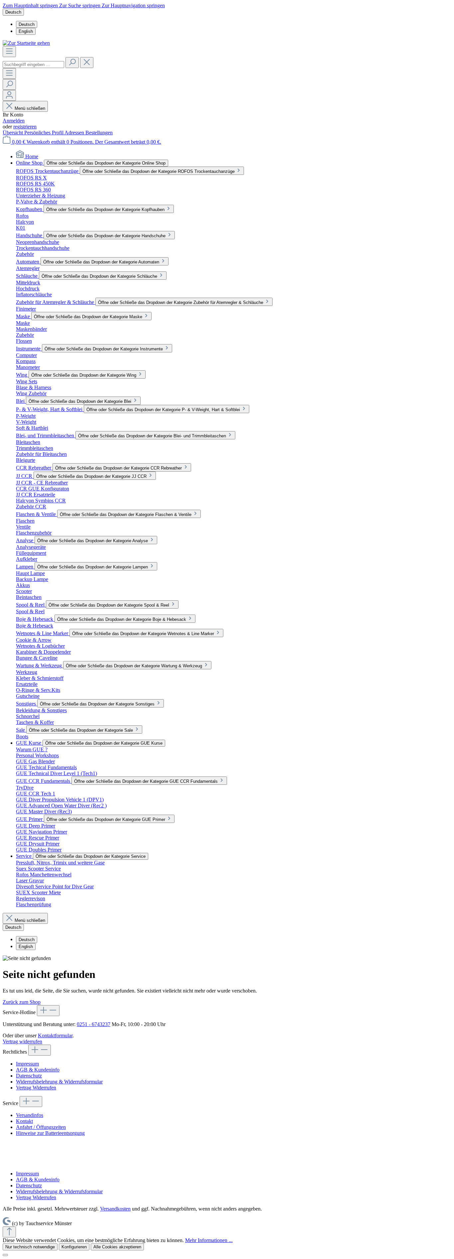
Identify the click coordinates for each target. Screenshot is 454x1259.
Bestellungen (99, 132)
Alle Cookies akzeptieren (117, 1246)
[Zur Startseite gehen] (26, 43)
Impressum (27, 1064)
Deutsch (27, 24)
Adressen (74, 132)
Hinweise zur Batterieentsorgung (50, 1133)
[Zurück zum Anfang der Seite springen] (9, 1231)
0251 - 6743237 (93, 1024)
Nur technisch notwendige (30, 1246)
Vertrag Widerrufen (36, 1087)
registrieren (25, 126)
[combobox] (33, 64)
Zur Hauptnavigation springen (133, 5)
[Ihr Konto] (9, 95)
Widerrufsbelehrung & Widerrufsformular (59, 1081)
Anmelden (14, 120)
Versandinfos (29, 1115)
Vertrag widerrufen (22, 1041)
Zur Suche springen (80, 5)
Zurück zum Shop (22, 1002)
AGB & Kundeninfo (37, 1070)
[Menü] (9, 51)
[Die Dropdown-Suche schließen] (86, 62)
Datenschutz (29, 1075)
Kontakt (24, 1121)
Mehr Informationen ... (209, 1240)
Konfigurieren (74, 1246)
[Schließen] (5, 1255)
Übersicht (13, 132)
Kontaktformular (55, 1035)
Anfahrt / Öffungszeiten (41, 1127)
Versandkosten (115, 1209)
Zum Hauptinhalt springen (31, 5)
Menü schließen (29, 108)
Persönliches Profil (44, 132)
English (26, 31)
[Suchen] (72, 62)
